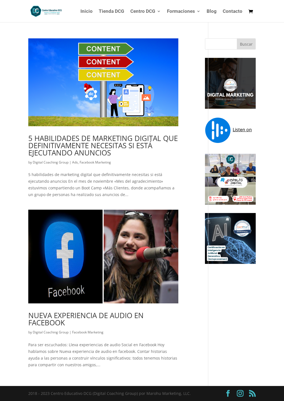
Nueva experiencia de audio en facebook (86, 319)
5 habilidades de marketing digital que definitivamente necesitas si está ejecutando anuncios (103, 145)
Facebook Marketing (95, 162)
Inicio (86, 11)
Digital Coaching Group (51, 162)
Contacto (232, 11)
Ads (75, 162)
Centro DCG (142, 11)
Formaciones (181, 11)
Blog (212, 11)
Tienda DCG (111, 11)
